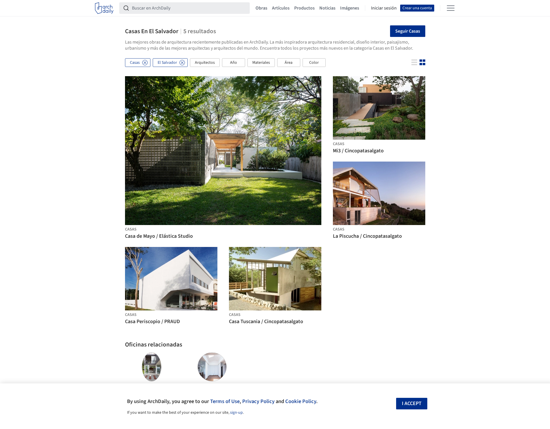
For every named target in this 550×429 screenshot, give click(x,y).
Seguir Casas (407, 31)
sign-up (236, 412)
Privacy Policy (258, 401)
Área (288, 62)
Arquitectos (205, 62)
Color (314, 62)
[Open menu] (450, 8)
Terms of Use (225, 401)
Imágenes (349, 8)
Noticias (327, 8)
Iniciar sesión (384, 8)
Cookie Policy (300, 401)
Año (233, 62)
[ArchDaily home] (104, 8)
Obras (261, 8)
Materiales (261, 62)
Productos (304, 8)
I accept (412, 403)
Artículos (281, 8)
